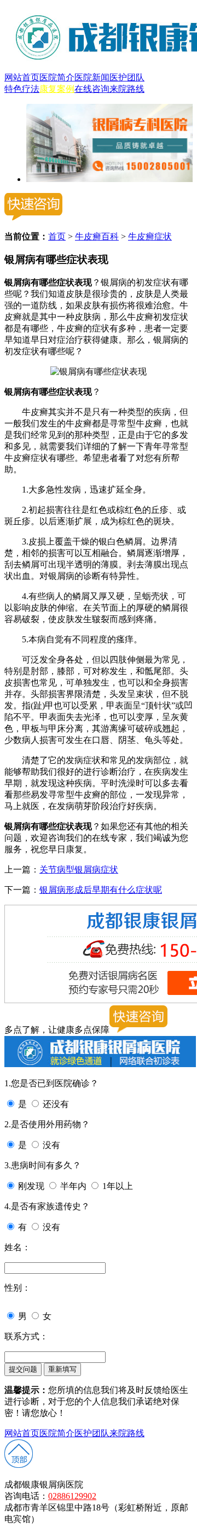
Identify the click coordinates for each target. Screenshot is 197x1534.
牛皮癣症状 (150, 236)
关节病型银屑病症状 (78, 869)
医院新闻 (91, 77)
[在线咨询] (109, 179)
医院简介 (56, 77)
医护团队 (126, 77)
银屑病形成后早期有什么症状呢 (100, 889)
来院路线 (126, 88)
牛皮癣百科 (97, 236)
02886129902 (72, 1496)
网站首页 (21, 77)
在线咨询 (91, 88)
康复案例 (56, 88)
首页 (57, 236)
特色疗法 (21, 88)
